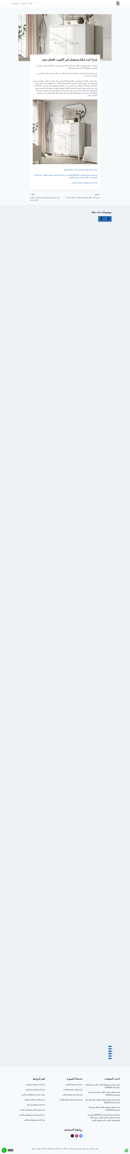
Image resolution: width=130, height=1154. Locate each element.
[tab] (110, 1046)
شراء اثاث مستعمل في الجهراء (35, 1089)
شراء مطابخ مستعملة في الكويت (34, 1099)
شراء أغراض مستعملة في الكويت (34, 1120)
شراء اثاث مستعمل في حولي (36, 1104)
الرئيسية (23, 3)
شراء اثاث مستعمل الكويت (73, 1084)
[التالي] (101, 219)
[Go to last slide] (108, 219)
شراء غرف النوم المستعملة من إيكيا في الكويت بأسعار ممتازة (45, 197)
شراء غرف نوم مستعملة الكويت (72, 1094)
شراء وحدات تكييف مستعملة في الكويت (32, 1110)
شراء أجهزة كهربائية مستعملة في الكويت (32, 1115)
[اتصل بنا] (4, 1150)
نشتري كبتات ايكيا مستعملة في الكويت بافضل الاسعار (80, 170)
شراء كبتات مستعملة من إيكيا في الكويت (84, 182)
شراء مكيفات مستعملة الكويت (72, 1089)
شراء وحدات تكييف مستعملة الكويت (71, 1099)
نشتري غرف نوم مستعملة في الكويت (33, 1094)
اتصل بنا (30, 3)
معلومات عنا (15, 3)
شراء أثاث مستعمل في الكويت (35, 1084)
